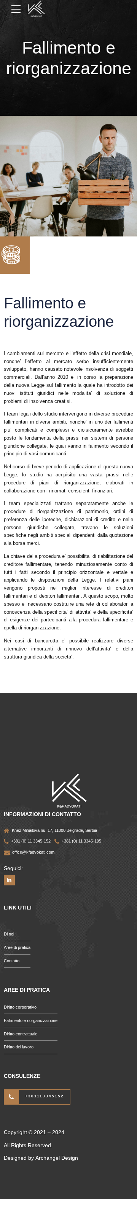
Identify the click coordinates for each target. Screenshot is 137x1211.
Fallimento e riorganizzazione (30, 1020)
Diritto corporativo (20, 1007)
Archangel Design (56, 1158)
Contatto (11, 960)
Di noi (9, 934)
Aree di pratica (17, 947)
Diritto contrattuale (20, 1034)
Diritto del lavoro (18, 1047)
